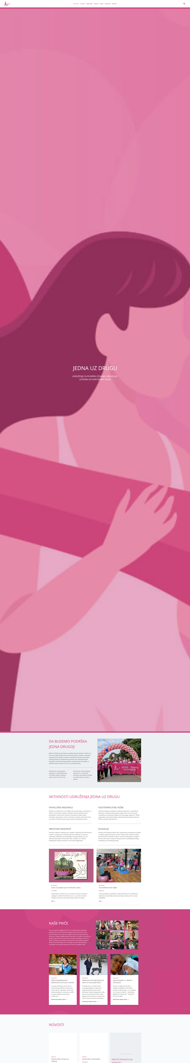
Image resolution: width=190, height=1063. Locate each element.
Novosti (96, 4)
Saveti (101, 4)
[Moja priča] (117, 935)
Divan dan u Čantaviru (91, 1059)
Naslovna (76, 4)
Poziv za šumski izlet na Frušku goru (66, 888)
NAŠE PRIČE (54, 978)
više (53, 901)
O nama (82, 4)
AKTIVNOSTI (54, 885)
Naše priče (89, 4)
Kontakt (114, 4)
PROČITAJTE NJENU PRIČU (59, 999)
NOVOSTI (53, 1056)
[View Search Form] (184, 3)
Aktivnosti (108, 4)
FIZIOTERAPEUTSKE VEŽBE (108, 888)
